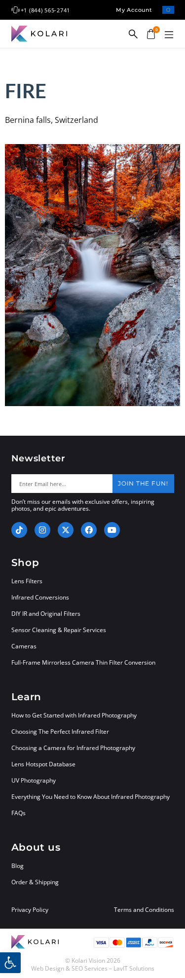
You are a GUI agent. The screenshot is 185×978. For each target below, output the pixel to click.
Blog (17, 866)
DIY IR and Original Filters (45, 613)
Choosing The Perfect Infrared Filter (60, 731)
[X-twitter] (66, 530)
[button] (169, 35)
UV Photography (33, 780)
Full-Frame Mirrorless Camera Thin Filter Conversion (83, 662)
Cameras (24, 646)
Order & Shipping (35, 882)
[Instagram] (42, 530)
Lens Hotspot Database (43, 764)
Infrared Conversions (40, 597)
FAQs (18, 813)
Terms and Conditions (144, 910)
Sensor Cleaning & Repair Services (58, 630)
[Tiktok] (19, 530)
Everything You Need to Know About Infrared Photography (90, 796)
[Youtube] (112, 530)
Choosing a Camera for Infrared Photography (73, 748)
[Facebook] (89, 530)
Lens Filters (26, 581)
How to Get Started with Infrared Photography (74, 715)
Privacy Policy (29, 910)
